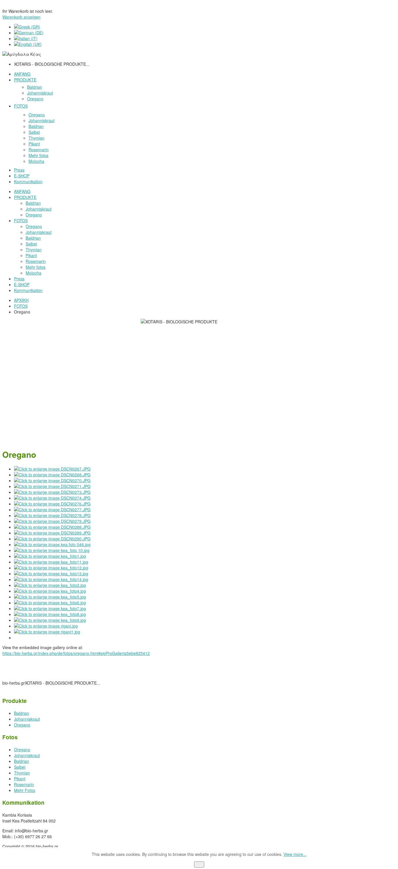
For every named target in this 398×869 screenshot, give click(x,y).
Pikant (19, 778)
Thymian (22, 773)
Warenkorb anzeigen (21, 17)
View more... (295, 854)
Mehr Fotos (24, 790)
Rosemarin (24, 784)
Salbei (19, 767)
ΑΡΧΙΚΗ (21, 300)
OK (199, 864)
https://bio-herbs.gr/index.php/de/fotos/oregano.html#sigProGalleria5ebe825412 (76, 653)
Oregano (22, 725)
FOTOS (21, 306)
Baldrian (21, 713)
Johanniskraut (27, 719)
